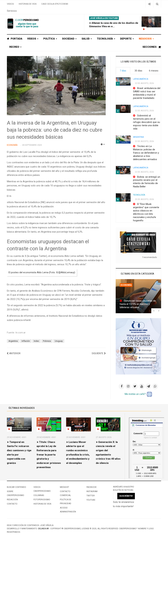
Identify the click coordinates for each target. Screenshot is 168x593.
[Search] (157, 4)
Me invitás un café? (135, 394)
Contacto (12, 504)
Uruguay (59, 341)
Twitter (90, 495)
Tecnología (105, 38)
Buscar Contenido (16, 487)
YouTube (90, 500)
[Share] (149, 4)
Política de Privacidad (65, 501)
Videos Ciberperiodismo (42, 489)
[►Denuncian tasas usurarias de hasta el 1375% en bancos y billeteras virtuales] (138, 296)
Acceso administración (68, 510)
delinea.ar (43, 528)
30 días (138, 70)
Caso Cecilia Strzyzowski (54, 4)
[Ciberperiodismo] (23, 23)
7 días (123, 70)
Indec (36, 341)
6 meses (153, 70)
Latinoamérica (140, 79)
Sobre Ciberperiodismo (15, 493)
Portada (16, 38)
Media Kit (64, 487)
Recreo (14, 46)
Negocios (145, 38)
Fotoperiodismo (41, 499)
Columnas (38, 495)
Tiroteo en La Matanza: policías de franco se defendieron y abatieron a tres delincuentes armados (146, 153)
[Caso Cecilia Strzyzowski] (138, 242)
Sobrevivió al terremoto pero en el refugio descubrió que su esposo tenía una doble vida (146, 122)
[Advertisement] (84, 569)
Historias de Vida (27, 4)
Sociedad (68, 38)
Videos (10, 4)
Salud (86, 38)
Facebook (91, 487)
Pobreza (47, 341)
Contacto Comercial (65, 493)
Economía (126, 285)
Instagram (91, 491)
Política (49, 38)
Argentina (13, 341)
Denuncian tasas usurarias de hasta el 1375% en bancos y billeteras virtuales (138, 304)
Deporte (126, 38)
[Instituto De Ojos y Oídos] (138, 346)
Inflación (26, 341)
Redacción (12, 499)
